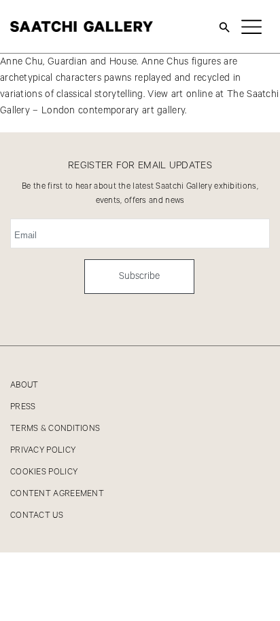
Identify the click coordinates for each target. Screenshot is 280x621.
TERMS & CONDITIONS (55, 429)
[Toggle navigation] (251, 26)
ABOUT (24, 385)
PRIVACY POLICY (42, 450)
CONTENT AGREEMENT (57, 494)
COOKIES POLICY (43, 472)
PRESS (23, 407)
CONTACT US (36, 515)
